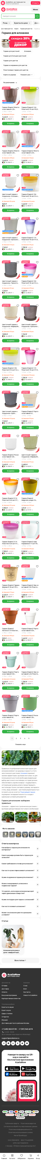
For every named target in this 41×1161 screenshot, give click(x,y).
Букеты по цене (21, 23)
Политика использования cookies (20, 1132)
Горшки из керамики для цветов (15, 65)
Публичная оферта (12, 1123)
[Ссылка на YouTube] (27, 1043)
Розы (5, 23)
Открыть (35, 3)
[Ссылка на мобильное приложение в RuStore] (12, 1074)
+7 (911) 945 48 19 (26, 1029)
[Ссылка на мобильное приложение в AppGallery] (28, 1074)
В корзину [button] (10, 123)
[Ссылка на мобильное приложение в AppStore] (12, 1068)
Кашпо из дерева (9, 75)
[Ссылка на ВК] (13, 1043)
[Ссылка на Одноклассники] (18, 1043)
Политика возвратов (28, 1123)
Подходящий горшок (27, 792)
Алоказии (27, 51)
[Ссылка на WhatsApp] (22, 1043)
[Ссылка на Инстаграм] (8, 1043)
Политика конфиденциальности (20, 1129)
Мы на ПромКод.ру (20, 1135)
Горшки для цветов (10, 61)
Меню (35, 9)
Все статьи (19, 960)
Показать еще (20, 744)
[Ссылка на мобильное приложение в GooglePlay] (28, 1068)
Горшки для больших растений (14, 56)
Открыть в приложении (12, 3)
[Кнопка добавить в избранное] (18, 88)
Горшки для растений (11, 51)
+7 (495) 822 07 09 (9, 1029)
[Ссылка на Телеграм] (4, 1043)
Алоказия (23, 773)
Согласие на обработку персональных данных (20, 1126)
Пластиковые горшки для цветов (15, 70)
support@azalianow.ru (10, 1038)
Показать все (25, 75)
